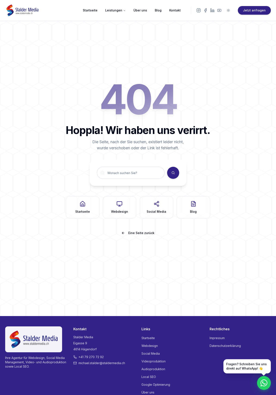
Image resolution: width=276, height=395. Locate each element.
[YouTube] (219, 10)
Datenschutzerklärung (225, 346)
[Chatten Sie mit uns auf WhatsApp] (264, 383)
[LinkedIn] (212, 10)
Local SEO (148, 377)
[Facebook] (205, 10)
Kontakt (175, 10)
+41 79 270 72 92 (91, 357)
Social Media (150, 353)
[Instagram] (198, 10)
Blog (158, 10)
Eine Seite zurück (141, 233)
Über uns (140, 10)
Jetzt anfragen (254, 10)
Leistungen (113, 10)
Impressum (217, 338)
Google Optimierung (155, 384)
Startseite (90, 10)
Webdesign (149, 346)
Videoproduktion (153, 361)
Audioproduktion (153, 369)
